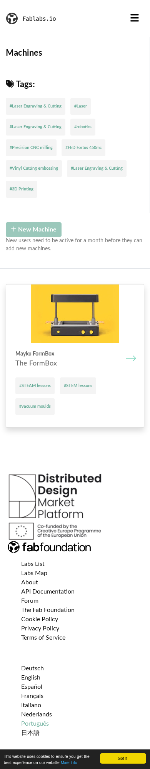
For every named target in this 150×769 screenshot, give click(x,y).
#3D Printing (21, 189)
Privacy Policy (40, 628)
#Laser (80, 106)
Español (31, 687)
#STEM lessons (78, 386)
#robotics (83, 127)
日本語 (30, 733)
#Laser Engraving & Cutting (36, 106)
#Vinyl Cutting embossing (34, 168)
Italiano (31, 705)
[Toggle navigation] (134, 18)
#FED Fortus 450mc (83, 148)
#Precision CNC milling (31, 148)
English (30, 678)
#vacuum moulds (35, 406)
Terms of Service (43, 638)
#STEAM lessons (35, 386)
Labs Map (34, 573)
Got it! (123, 758)
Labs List (33, 564)
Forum (29, 601)
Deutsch (32, 668)
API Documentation (48, 592)
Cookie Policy (39, 619)
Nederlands (36, 714)
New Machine (37, 230)
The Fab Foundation (48, 610)
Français (32, 696)
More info (69, 762)
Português (35, 724)
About (29, 582)
